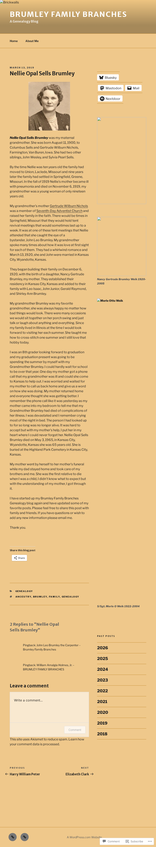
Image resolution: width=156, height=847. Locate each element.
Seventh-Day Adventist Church (59, 211)
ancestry (23, 596)
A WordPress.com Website (84, 837)
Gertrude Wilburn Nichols (69, 206)
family (54, 596)
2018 (102, 733)
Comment (74, 729)
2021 (102, 701)
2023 (102, 680)
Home (14, 41)
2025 (102, 658)
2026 (102, 647)
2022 (102, 690)
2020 (102, 712)
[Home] (13, 837)
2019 (102, 723)
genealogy (24, 591)
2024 (102, 669)
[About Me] (25, 837)
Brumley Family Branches (68, 14)
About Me (32, 41)
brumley (40, 596)
